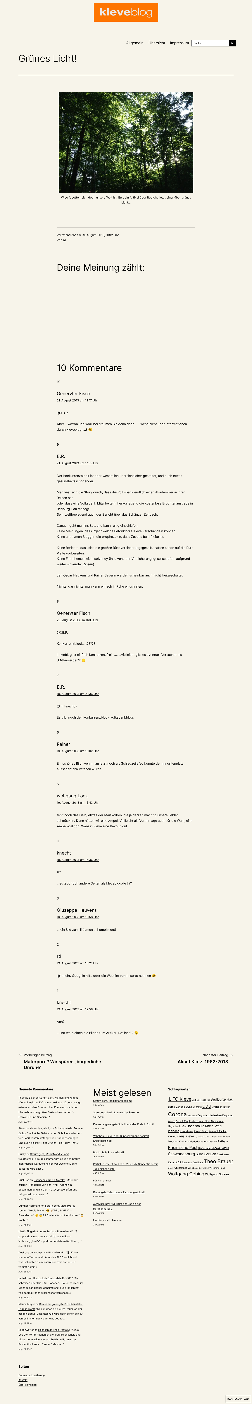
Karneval (213, 1131)
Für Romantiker (102, 1180)
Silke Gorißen (206, 1154)
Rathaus (223, 1141)
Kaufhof (222, 1131)
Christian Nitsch (221, 1106)
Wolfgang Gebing (186, 1173)
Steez (21, 1128)
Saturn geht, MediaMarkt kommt (58, 1097)
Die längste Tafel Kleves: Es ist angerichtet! (119, 1192)
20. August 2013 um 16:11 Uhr (77, 620)
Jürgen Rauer (201, 1131)
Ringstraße (204, 1147)
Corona (177, 1114)
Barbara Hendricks (201, 1100)
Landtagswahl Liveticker (107, 1220)
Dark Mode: (235, 1399)
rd (64, 240)
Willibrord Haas (217, 1168)
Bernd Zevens (176, 1106)
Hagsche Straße (177, 1126)
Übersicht (157, 43)
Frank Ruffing (182, 1121)
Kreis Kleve (185, 1136)
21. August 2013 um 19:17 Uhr (77, 400)
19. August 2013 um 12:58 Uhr (78, 1009)
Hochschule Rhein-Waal (204, 1126)
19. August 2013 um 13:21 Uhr (77, 963)
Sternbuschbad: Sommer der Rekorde (116, 1112)
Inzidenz (173, 1131)
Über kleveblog (27, 1384)
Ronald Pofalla (220, 1147)
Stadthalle (198, 1162)
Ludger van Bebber (220, 1136)
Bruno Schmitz (194, 1106)
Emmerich (192, 1115)
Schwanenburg (181, 1153)
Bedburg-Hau (221, 1099)
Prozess (213, 1141)
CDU (206, 1106)
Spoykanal (187, 1162)
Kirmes (172, 1136)
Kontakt (22, 1379)
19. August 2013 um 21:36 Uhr (78, 694)
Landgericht (202, 1136)
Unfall (171, 1168)
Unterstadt (180, 1167)
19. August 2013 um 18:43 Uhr (78, 802)
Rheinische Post (183, 1147)
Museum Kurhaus (178, 1141)
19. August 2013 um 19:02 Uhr (78, 751)
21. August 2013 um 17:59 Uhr (77, 463)
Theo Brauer (218, 1161)
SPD (178, 1162)
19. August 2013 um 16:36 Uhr (78, 860)
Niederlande (196, 1141)
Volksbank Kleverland (198, 1168)
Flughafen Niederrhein (209, 1115)
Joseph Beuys (186, 1131)
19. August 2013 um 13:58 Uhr (78, 917)
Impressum (179, 43)
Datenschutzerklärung (31, 1375)
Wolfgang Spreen (217, 1174)
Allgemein (135, 43)
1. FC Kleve (179, 1099)
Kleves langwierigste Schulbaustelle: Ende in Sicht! (123, 1124)
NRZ (206, 1141)
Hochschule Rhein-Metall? (49, 1179)
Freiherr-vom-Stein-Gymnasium (206, 1121)
